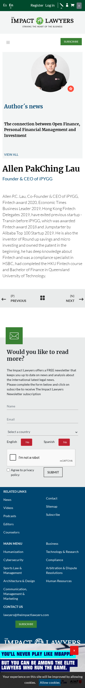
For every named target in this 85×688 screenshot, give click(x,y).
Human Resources (59, 581)
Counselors (11, 532)
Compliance (54, 560)
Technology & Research (62, 552)
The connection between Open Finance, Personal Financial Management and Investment (42, 130)
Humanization (13, 552)
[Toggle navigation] (8, 42)
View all (11, 154)
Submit (53, 472)
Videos (8, 508)
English (12, 442)
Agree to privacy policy (22, 472)
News (7, 500)
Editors (8, 524)
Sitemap (51, 506)
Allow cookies (50, 682)
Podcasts (9, 516)
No (27, 442)
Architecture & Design (19, 581)
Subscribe (71, 41)
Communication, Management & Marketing (15, 593)
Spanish (49, 442)
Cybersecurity (13, 560)
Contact (51, 498)
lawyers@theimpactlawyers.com (26, 615)
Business (52, 543)
